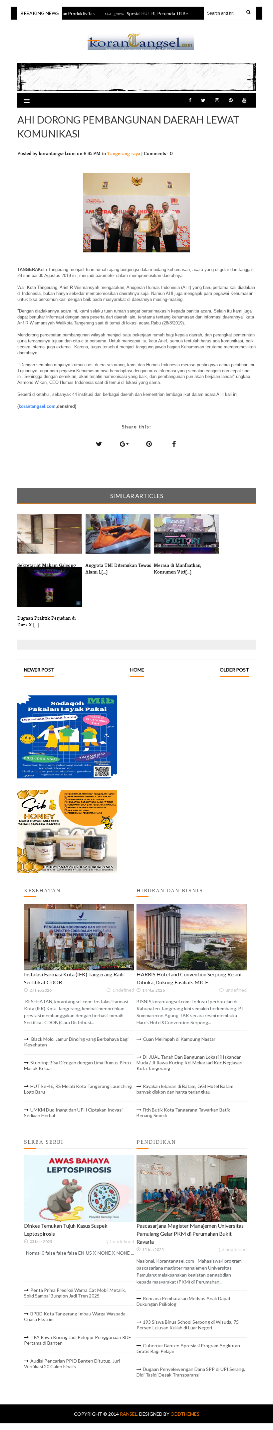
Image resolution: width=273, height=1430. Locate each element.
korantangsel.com (37, 406)
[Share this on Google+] (124, 444)
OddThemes (184, 1414)
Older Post (234, 669)
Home (137, 669)
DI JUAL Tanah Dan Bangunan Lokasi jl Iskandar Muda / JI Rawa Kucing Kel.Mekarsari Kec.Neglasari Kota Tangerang (189, 1062)
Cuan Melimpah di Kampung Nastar (179, 1039)
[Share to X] (99, 444)
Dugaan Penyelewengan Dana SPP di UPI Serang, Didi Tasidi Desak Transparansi (190, 1372)
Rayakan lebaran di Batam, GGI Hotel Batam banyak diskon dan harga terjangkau (184, 1089)
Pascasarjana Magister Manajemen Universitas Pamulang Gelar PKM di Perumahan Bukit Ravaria (190, 1233)
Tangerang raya (124, 153)
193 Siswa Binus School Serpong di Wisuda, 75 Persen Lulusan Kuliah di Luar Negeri (187, 1324)
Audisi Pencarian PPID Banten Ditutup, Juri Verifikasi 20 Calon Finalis (72, 1363)
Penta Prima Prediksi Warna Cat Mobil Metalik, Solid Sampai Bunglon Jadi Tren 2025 (75, 1292)
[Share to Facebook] (174, 444)
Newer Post (39, 669)
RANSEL (140, 34)
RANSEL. (129, 1414)
